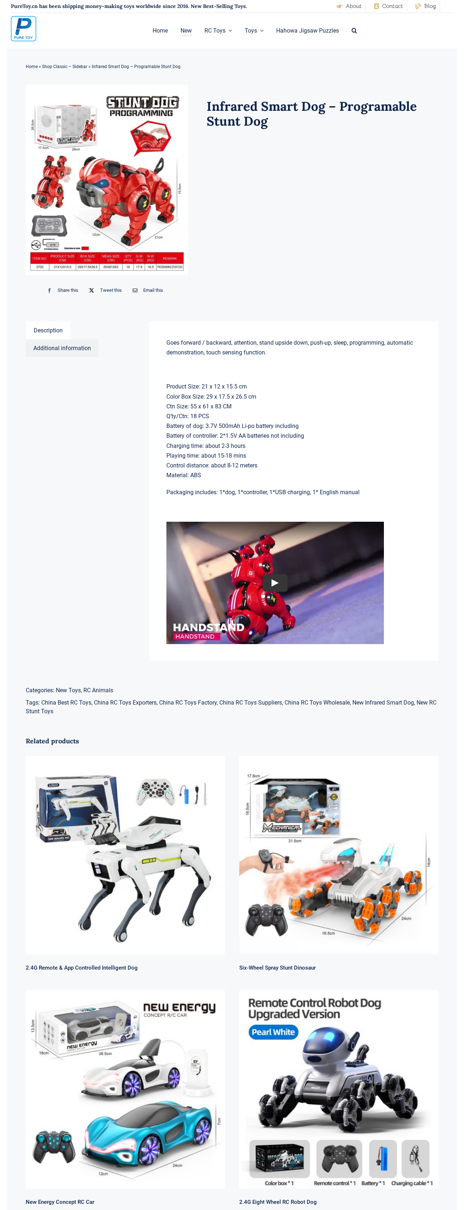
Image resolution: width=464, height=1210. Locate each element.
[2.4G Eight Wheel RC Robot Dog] (338, 1089)
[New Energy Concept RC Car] (125, 1089)
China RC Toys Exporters (125, 702)
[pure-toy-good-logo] (23, 18)
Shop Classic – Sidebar (64, 66)
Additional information (62, 348)
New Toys (68, 690)
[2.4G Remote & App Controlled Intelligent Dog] (125, 855)
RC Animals (98, 690)
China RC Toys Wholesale (317, 702)
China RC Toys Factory (188, 702)
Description (48, 330)
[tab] (48, 330)
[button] (354, 31)
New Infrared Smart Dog (383, 702)
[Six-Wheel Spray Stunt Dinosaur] (338, 855)
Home (32, 66)
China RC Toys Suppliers (250, 702)
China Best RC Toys (66, 702)
